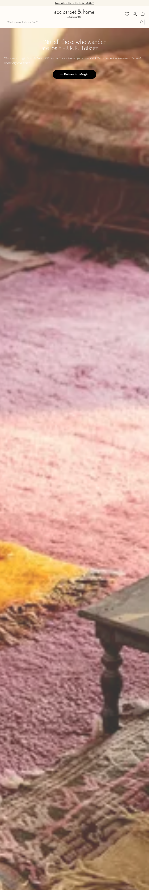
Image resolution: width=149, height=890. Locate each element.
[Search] (142, 22)
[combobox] (75, 22)
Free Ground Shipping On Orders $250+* (74, 3)
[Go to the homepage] (74, 17)
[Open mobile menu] (6, 14)
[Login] (135, 14)
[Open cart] (142, 14)
